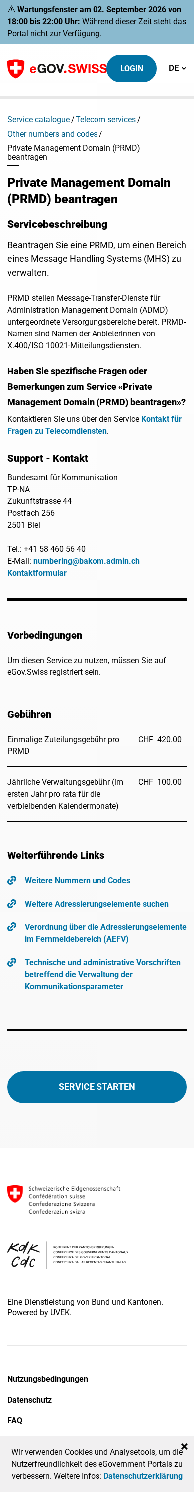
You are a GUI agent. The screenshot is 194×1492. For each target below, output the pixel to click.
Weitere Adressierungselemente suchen (97, 904)
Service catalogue (38, 119)
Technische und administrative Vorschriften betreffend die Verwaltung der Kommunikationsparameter (103, 974)
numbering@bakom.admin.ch (86, 561)
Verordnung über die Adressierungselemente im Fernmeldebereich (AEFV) (106, 933)
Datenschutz (29, 1400)
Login (131, 68)
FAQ (14, 1420)
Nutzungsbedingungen (47, 1379)
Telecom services (106, 119)
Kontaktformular (37, 573)
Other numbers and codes (52, 134)
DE (177, 67)
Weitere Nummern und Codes (77, 880)
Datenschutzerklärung (143, 1476)
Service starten (97, 1086)
